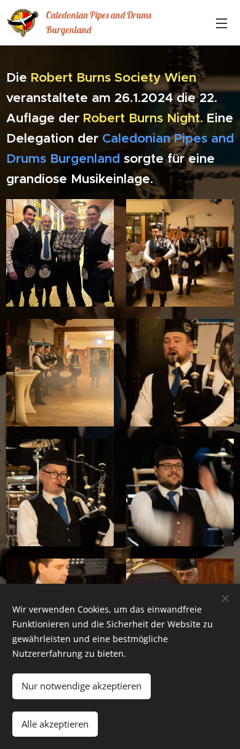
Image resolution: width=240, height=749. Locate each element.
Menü (221, 22)
